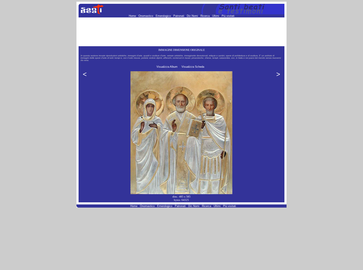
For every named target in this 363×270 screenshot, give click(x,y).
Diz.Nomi (193, 15)
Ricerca (205, 15)
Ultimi (216, 15)
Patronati (179, 15)
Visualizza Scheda (193, 66)
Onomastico (146, 15)
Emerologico (164, 15)
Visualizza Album (167, 66)
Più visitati (228, 15)
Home (133, 15)
